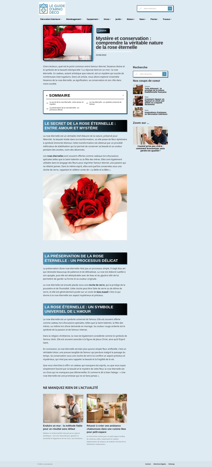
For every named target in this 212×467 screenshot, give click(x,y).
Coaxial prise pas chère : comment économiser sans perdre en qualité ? (150, 148)
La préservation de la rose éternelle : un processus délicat (64, 109)
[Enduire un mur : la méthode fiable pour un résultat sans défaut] (63, 408)
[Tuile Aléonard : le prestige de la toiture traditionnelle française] (138, 89)
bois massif (102, 291)
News (146, 97)
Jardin (102, 31)
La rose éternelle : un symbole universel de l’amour (105, 103)
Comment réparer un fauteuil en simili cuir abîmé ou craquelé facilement (155, 102)
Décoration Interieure (96, 421)
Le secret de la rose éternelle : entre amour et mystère (66, 103)
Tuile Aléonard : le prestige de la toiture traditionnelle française (156, 90)
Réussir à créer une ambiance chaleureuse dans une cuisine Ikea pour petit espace (106, 428)
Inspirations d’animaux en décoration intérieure (156, 113)
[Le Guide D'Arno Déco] (52, 8)
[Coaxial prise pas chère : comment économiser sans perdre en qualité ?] (150, 135)
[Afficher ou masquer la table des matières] (97, 95)
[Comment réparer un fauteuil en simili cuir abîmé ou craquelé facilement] (138, 101)
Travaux (47, 421)
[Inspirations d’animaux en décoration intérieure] (138, 112)
